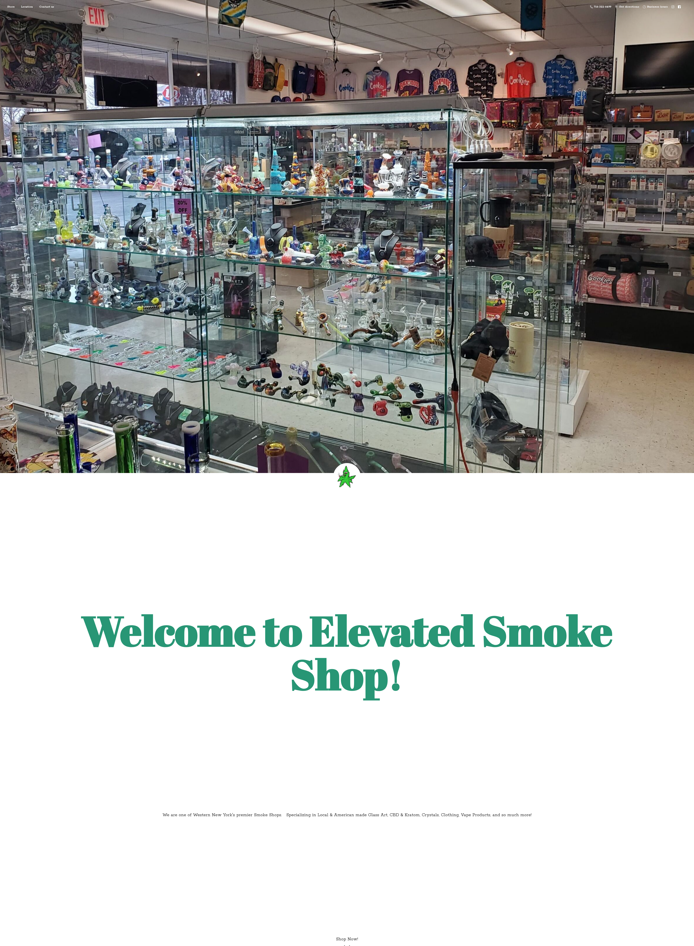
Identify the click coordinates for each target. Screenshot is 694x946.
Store (11, 6)
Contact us (46, 6)
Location (27, 6)
